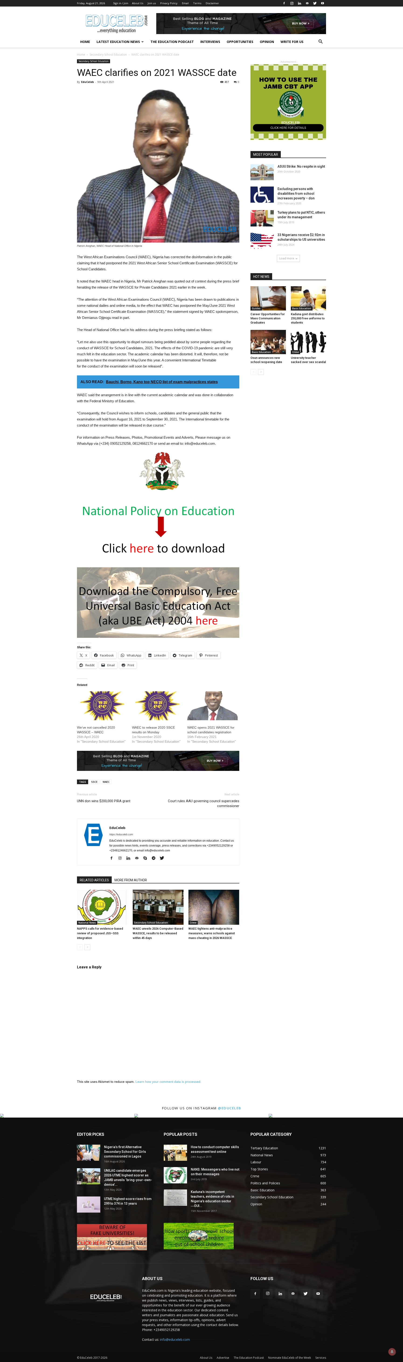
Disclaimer (212, 3)
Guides (256, 308)
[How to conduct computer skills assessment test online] (175, 1153)
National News (87, 922)
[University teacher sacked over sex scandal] (308, 342)
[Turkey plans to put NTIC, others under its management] (262, 218)
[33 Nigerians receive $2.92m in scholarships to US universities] (262, 241)
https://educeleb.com (121, 834)
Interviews (210, 41)
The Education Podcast (172, 41)
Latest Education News (118, 41)
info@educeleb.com (175, 1339)
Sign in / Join (120, 3)
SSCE (94, 781)
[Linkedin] (299, 3)
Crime (193, 922)
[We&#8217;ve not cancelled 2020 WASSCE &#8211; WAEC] (102, 705)
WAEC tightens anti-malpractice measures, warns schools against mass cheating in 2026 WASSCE (211, 933)
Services (320, 1358)
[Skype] (147, 858)
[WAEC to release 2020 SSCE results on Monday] (157, 705)
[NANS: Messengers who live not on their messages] (175, 1175)
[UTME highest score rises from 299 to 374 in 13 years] (88, 1204)
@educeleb (229, 1108)
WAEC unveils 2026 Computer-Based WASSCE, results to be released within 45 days (158, 933)
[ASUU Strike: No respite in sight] (262, 172)
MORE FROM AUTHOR (131, 880)
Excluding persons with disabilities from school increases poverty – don (296, 193)
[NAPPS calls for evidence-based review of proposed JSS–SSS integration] (102, 907)
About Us (137, 3)
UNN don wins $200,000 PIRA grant (103, 801)
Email (185, 3)
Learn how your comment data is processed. (168, 1081)
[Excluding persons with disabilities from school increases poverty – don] (262, 195)
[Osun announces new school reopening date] (268, 342)
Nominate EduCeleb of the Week (289, 1358)
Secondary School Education (108, 54)
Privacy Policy (168, 3)
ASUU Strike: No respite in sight (301, 166)
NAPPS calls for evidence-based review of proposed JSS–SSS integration (100, 933)
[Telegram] (155, 858)
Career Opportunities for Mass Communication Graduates (267, 318)
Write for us (292, 41)
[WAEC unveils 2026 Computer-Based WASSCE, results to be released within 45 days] (158, 907)
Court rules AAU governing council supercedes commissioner (203, 803)
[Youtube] (322, 3)
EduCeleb (87, 82)
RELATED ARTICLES (94, 880)
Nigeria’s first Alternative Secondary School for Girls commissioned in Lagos (125, 1151)
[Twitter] (314, 3)
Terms (197, 3)
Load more (286, 258)
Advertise (223, 1358)
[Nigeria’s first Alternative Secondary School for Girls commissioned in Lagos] (88, 1153)
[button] (320, 42)
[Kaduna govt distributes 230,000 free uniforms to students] (308, 298)
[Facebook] (284, 3)
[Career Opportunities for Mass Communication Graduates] (268, 298)
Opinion (267, 41)
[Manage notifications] (392, 1351)
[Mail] (307, 3)
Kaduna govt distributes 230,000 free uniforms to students (308, 318)
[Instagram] (291, 3)
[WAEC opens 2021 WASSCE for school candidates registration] (212, 705)
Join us (152, 3)
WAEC (106, 781)
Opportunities (240, 41)
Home (85, 41)
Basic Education (301, 308)
